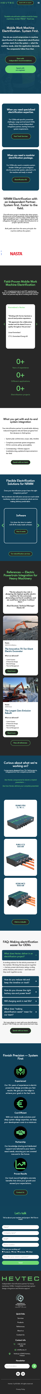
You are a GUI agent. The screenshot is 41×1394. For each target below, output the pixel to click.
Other (30, 1252)
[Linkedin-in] (18, 1374)
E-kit (15, 1252)
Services (22, 1252)
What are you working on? (11, 1249)
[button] (38, 2)
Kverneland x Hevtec (16, 307)
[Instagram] (23, 1374)
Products (7, 1252)
